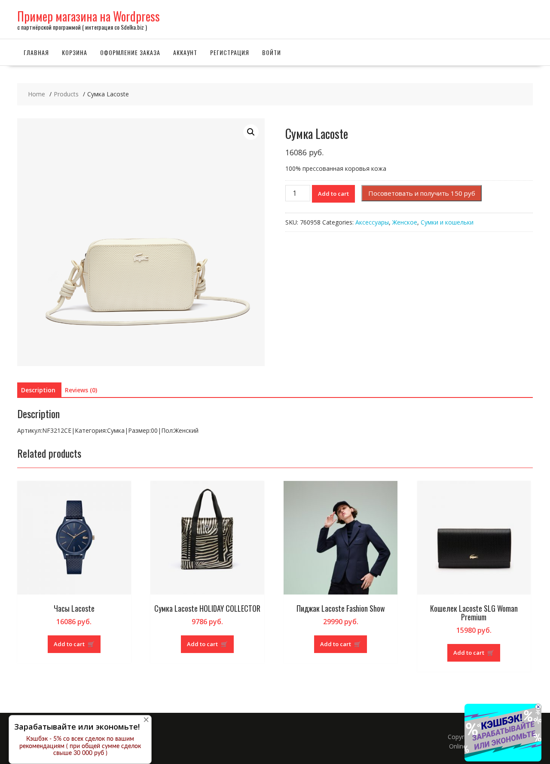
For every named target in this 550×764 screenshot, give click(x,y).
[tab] (38, 390)
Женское (404, 222)
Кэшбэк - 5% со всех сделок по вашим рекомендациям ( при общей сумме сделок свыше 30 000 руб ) (80, 746)
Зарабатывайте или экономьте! (77, 726)
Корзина (74, 52)
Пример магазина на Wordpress (88, 16)
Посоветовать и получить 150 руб (421, 193)
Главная (36, 52)
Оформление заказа (130, 52)
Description (38, 390)
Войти (271, 52)
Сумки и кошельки (447, 222)
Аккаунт (185, 52)
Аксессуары (372, 222)
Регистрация (229, 52)
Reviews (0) (81, 390)
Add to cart (333, 193)
